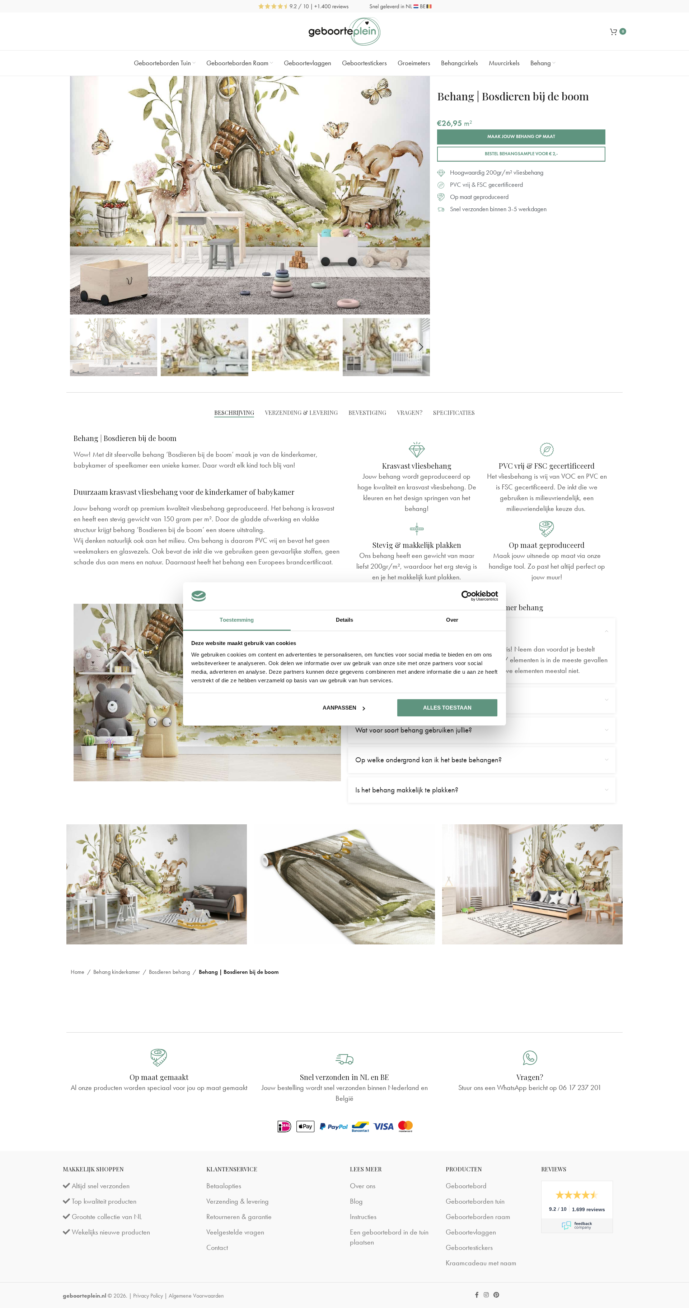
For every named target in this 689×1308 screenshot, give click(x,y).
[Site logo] (344, 31)
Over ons (362, 1185)
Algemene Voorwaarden (196, 1295)
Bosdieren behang (169, 971)
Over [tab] (452, 620)
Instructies (363, 1216)
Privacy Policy (148, 1295)
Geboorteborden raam (478, 1216)
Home (77, 971)
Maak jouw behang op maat (521, 136)
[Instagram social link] (486, 1295)
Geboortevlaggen (471, 1232)
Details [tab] (344, 620)
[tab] (234, 412)
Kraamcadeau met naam (481, 1263)
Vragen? (529, 1077)
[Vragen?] (530, 1058)
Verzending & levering (237, 1201)
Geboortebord (466, 1185)
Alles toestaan (447, 708)
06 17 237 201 (580, 1087)
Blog (356, 1201)
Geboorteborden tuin (475, 1201)
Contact (217, 1247)
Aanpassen (339, 708)
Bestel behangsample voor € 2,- (521, 154)
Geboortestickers (469, 1247)
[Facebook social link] (477, 1295)
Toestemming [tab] (237, 620)
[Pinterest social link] (496, 1295)
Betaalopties (223, 1185)
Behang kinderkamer (116, 971)
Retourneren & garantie (239, 1216)
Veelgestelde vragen (235, 1232)
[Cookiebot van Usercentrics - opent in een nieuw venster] (466, 596)
